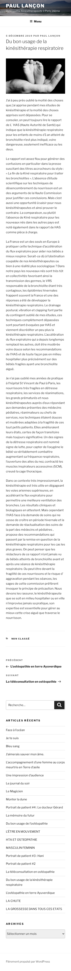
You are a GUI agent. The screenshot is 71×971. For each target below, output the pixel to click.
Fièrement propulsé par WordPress (28, 961)
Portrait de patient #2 (21, 863)
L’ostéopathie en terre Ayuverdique (30, 893)
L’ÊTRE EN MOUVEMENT (23, 831)
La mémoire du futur (20, 815)
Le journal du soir (18, 783)
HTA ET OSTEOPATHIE (21, 839)
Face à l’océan (15, 730)
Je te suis (12, 738)
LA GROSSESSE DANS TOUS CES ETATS (34, 909)
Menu (37, 21)
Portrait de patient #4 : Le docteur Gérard (34, 807)
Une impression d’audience (25, 775)
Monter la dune (16, 799)
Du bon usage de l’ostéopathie (27, 823)
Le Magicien (14, 791)
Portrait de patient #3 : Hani (25, 856)
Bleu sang (13, 746)
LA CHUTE (13, 901)
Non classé (20, 638)
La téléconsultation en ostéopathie (30, 872)
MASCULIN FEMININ (20, 848)
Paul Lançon (25, 6)
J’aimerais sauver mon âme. (25, 754)
